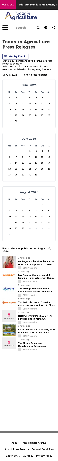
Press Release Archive (34, 442)
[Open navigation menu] (5, 27)
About (14, 442)
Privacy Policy (44, 455)
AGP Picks (8, 4)
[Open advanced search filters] (45, 27)
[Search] (38, 27)
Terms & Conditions (43, 449)
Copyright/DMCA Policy (19, 455)
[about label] (19, 267)
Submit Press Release (16, 449)
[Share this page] (53, 27)
